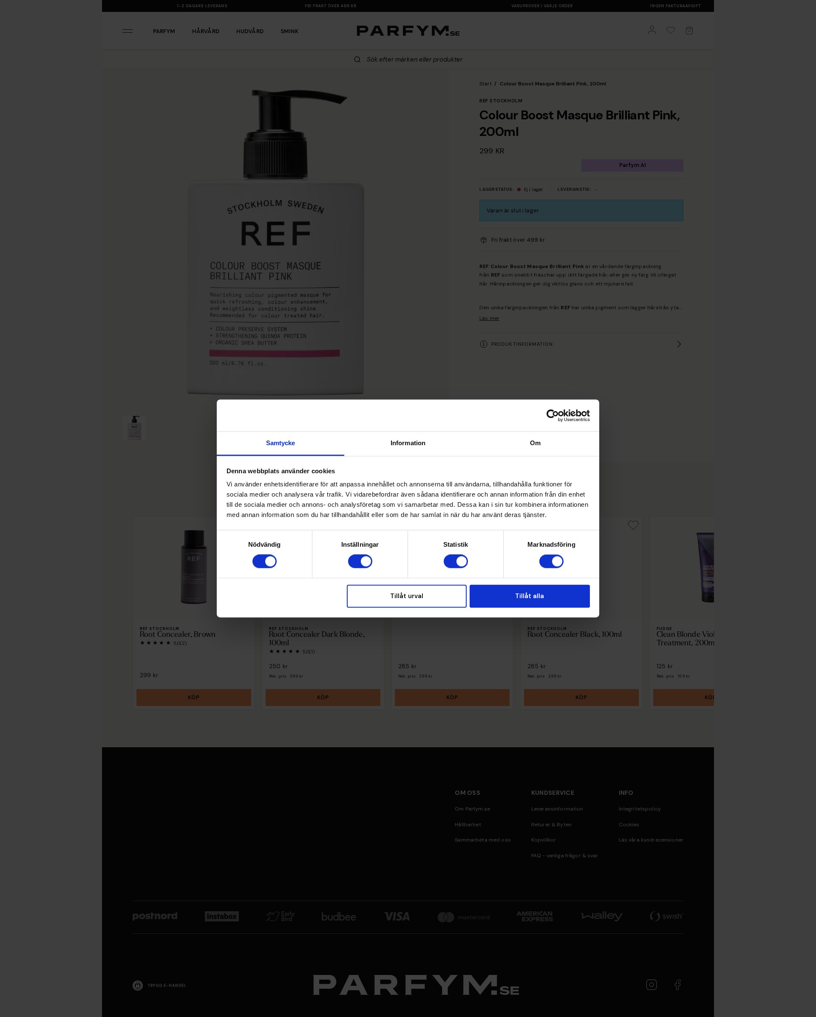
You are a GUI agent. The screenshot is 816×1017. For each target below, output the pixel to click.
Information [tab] (408, 442)
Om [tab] (535, 442)
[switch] (360, 561)
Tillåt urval (406, 596)
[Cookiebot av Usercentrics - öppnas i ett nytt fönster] (553, 415)
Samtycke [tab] (280, 442)
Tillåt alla (529, 596)
